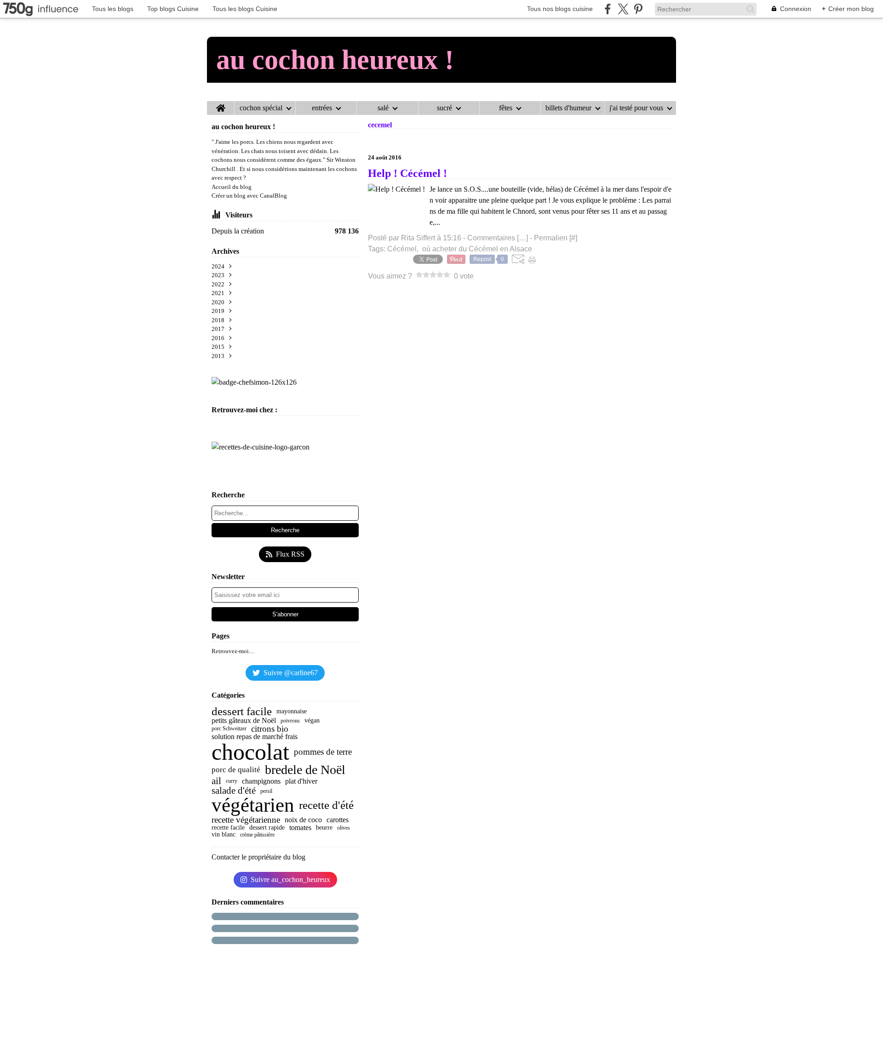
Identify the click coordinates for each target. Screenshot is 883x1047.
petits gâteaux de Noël (244, 720)
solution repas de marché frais (255, 736)
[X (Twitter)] (623, 9)
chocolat (250, 751)
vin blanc (223, 834)
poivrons (290, 720)
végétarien (253, 805)
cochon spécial (261, 108)
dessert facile (242, 711)
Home (220, 104)
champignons (261, 781)
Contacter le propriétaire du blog (258, 857)
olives (343, 828)
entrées (322, 108)
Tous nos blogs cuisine (560, 8)
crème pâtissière (257, 834)
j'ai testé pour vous (636, 108)
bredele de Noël (305, 769)
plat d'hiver (301, 781)
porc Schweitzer (229, 728)
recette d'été (326, 805)
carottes (338, 820)
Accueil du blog (232, 186)
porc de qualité (236, 770)
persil (266, 791)
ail (216, 781)
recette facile (228, 828)
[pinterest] (638, 9)
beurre (324, 828)
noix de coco (303, 820)
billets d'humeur (568, 108)
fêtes (505, 108)
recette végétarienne (246, 819)
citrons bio (269, 728)
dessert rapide (267, 828)
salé (383, 108)
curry (231, 781)
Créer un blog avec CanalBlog (249, 195)
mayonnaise (291, 711)
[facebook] (608, 9)
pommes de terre (323, 751)
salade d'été (234, 791)
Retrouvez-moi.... (233, 651)
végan (312, 720)
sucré (444, 108)
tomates (300, 827)
